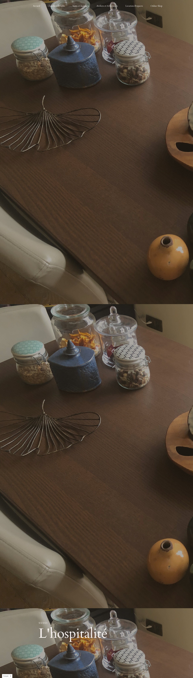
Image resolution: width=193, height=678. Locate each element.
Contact (185, 11)
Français (5, 676)
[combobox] (7, 676)
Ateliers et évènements (107, 6)
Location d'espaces (134, 6)
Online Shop (156, 6)
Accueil (36, 6)
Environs (170, 11)
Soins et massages (81, 6)
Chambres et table (56, 6)
